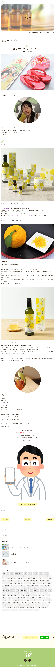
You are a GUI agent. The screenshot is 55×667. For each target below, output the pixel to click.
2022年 (4, 607)
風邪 (22, 583)
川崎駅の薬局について (19, 573)
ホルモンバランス (39, 600)
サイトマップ (50, 647)
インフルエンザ (39, 583)
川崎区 (46, 607)
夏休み (19, 578)
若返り (50, 578)
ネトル (39, 602)
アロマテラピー (5, 583)
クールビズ (7, 578)
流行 (37, 578)
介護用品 (27, 595)
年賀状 (45, 585)
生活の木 (47, 595)
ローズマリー (45, 578)
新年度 (31, 590)
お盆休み (47, 597)
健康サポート (17, 595)
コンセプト (12, 573)
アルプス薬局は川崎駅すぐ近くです (21, 643)
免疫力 (46, 590)
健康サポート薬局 (10, 595)
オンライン (25, 609)
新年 (48, 585)
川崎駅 (4, 573)
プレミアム (32, 600)
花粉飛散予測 (16, 607)
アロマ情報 (3, 510)
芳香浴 (48, 580)
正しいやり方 (33, 592)
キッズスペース (30, 645)
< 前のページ (5, 519)
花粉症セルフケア (10, 607)
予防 (36, 597)
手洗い (25, 592)
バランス (20, 580)
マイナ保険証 (36, 609)
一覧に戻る (27, 519)
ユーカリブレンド (14, 585)
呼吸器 (34, 583)
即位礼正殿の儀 (42, 580)
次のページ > (50, 519)
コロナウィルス (10, 592)
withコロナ (28, 597)
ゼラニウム (15, 580)
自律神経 (37, 580)
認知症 (39, 595)
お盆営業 (4, 600)
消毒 (28, 592)
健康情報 (5, 535)
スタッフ (30, 573)
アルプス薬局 (21, 647)
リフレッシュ (36, 590)
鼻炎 (3, 590)
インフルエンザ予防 (6, 585)
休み (26, 602)
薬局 (7, 573)
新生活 (25, 590)
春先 (36, 602)
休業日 (15, 578)
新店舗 (43, 607)
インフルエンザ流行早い (47, 583)
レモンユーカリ (23, 578)
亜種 (19, 583)
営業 (23, 602)
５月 (38, 592)
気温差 (4, 602)
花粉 (51, 600)
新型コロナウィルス (30, 607)
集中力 (4, 580)
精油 (11, 580)
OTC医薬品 (23, 595)
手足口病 (33, 578)
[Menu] (52, 1)
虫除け (29, 578)
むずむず (13, 602)
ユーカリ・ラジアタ (27, 583)
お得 (28, 600)
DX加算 (20, 609)
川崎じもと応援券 (15, 600)
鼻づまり (7, 590)
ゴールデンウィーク (6, 609)
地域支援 (21, 600)
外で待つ (50, 590)
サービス (25, 573)
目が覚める (5, 597)
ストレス (4, 595)
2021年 (29, 602)
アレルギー (8, 602)
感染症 (28, 585)
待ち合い (21, 592)
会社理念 (9, 600)
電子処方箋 (30, 609)
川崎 (25, 600)
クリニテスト (37, 607)
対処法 (40, 597)
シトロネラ (18, 597)
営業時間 (36, 585)
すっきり (41, 590)
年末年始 (32, 585)
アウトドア (12, 597)
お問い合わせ (46, 573)
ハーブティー (44, 602)
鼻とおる (17, 590)
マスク (43, 597)
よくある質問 (35, 573)
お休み (41, 585)
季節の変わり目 (26, 580)
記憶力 (8, 580)
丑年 (33, 602)
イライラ (44, 600)
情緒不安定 (32, 580)
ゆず (17, 602)
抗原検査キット (23, 607)
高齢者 (33, 597)
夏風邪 (41, 578)
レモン (21, 590)
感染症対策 (16, 592)
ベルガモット (45, 592)
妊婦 (49, 602)
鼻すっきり (12, 590)
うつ (41, 592)
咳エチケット (21, 585)
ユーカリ (15, 583)
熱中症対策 (23, 597)
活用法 (11, 583)
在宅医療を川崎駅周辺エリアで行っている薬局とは (40, 643)
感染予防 (4, 592)
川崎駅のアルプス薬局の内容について (12, 645)
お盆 (11, 578)
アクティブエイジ (34, 595)
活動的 (43, 595)
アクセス (40, 573)
